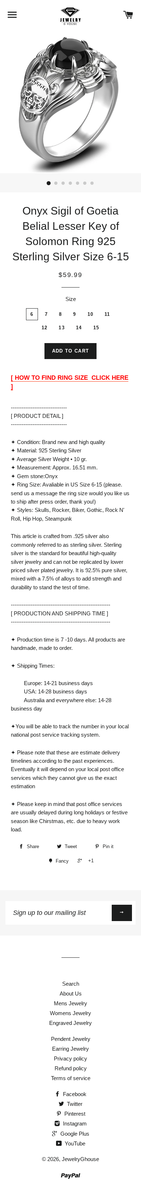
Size (70, 299)
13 (62, 327)
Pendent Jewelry (70, 1039)
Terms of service (70, 1078)
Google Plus (74, 1134)
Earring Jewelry (70, 1049)
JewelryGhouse (80, 1159)
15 (96, 327)
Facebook (73, 1094)
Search (70, 984)
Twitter (73, 1104)
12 (45, 327)
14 (79, 327)
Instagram (74, 1123)
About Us (71, 993)
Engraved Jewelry (70, 1023)
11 (107, 314)
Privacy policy (70, 1058)
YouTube (74, 1143)
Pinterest (74, 1114)
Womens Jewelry (70, 1013)
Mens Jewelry (70, 1003)
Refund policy (71, 1068)
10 (90, 314)
